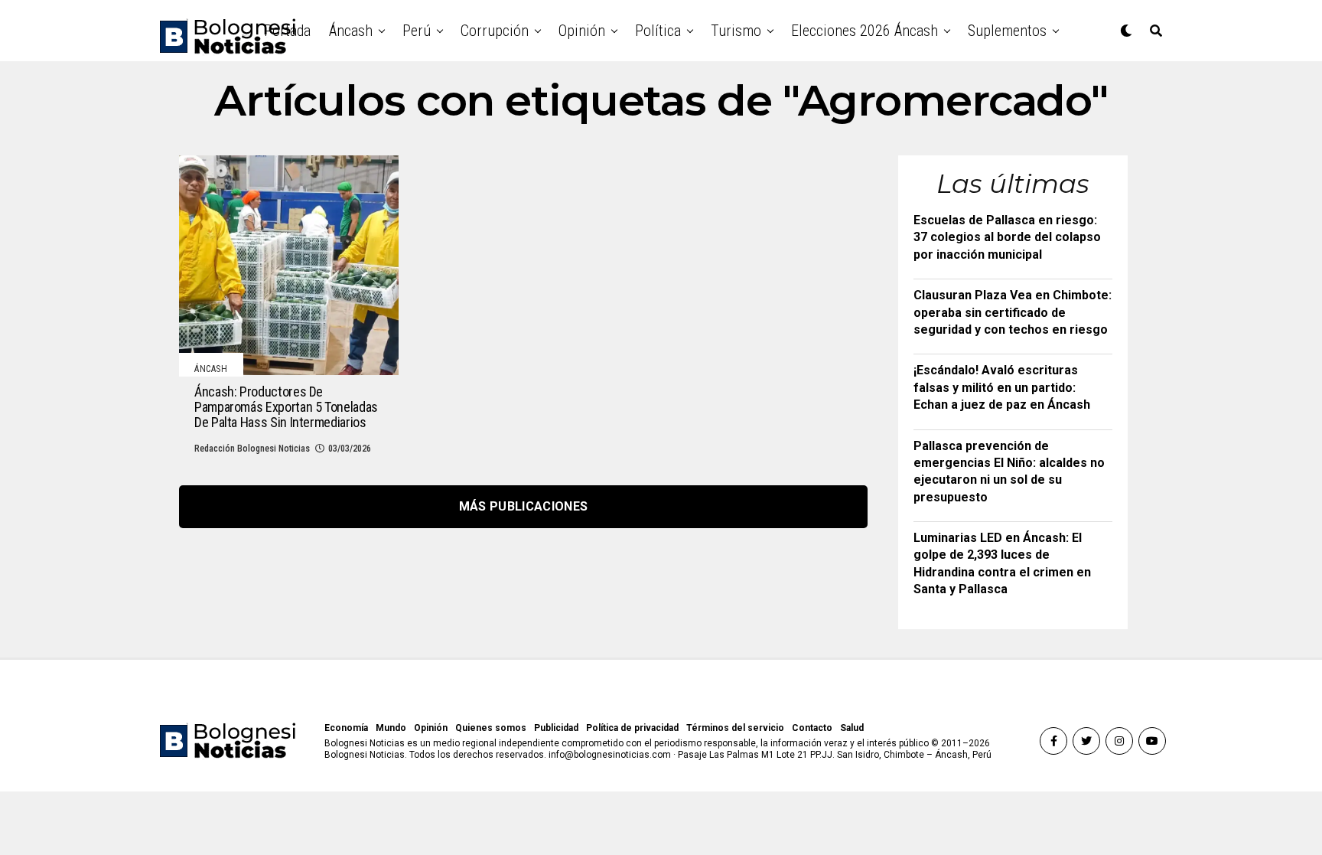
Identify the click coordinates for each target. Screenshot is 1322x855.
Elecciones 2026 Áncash (864, 30)
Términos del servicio (735, 728)
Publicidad (556, 728)
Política (658, 30)
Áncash (351, 30)
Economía (346, 728)
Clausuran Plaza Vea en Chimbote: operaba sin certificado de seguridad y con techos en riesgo (1012, 312)
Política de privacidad (632, 728)
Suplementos (1007, 30)
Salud (852, 728)
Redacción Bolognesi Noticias (252, 448)
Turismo (736, 30)
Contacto (812, 728)
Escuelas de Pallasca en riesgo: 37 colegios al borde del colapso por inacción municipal (1007, 237)
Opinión (581, 30)
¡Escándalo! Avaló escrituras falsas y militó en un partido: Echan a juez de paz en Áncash (1001, 387)
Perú (416, 30)
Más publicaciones (523, 506)
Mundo (391, 728)
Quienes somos (490, 728)
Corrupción (495, 30)
